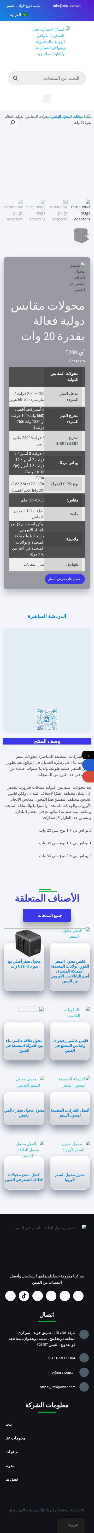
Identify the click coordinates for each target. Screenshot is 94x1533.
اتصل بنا (11, 1479)
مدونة (10, 1465)
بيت (8, 1424)
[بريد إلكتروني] (88, 776)
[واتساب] (88, 765)
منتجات (11, 1452)
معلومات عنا (15, 1438)
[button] (47, 98)
